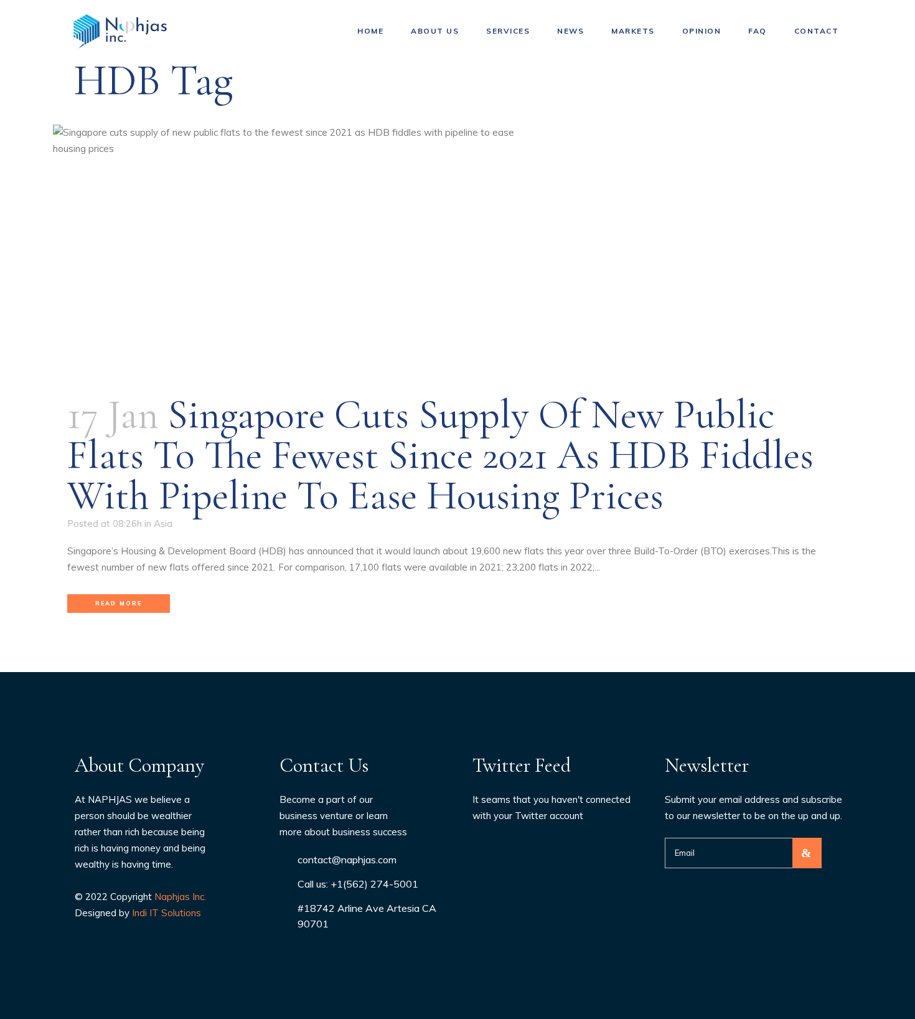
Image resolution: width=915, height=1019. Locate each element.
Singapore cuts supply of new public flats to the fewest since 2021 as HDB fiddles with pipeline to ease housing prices (440, 455)
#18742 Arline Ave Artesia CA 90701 (367, 916)
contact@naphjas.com (347, 859)
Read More (118, 603)
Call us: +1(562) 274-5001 (358, 884)
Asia (163, 523)
